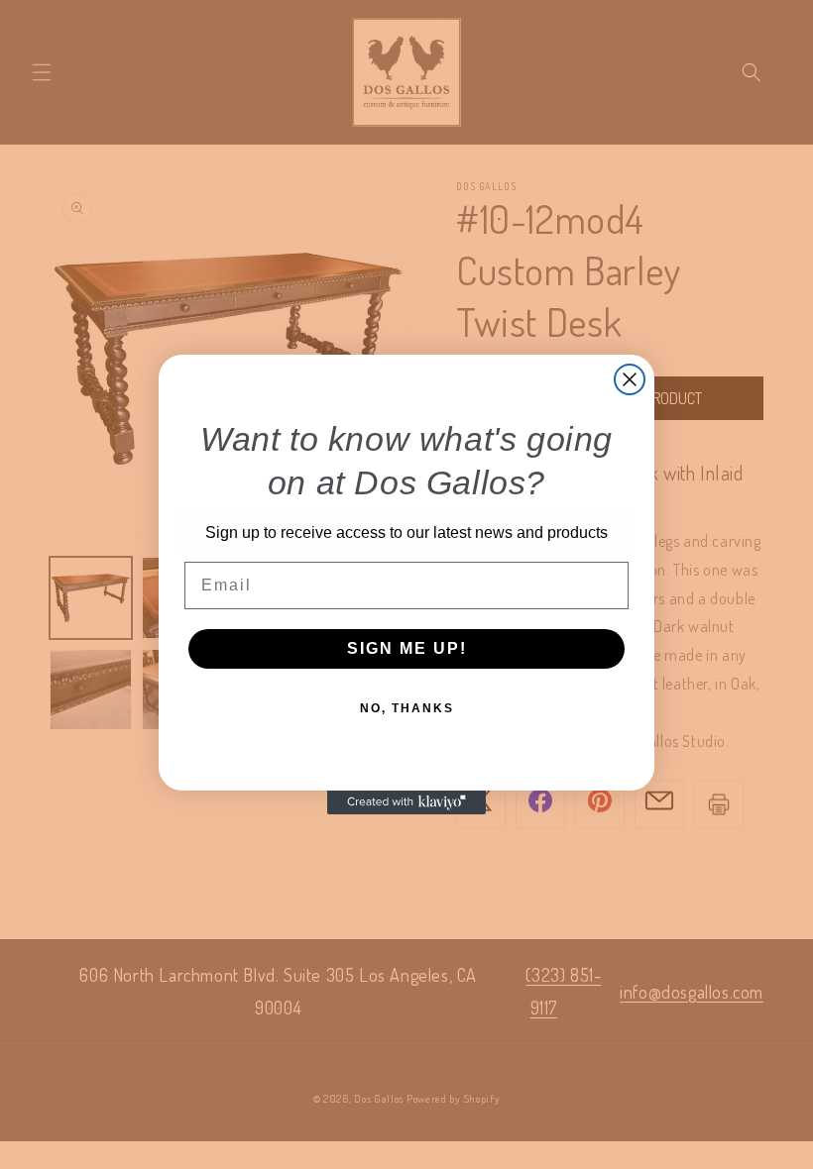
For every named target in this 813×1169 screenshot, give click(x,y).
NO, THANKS (407, 708)
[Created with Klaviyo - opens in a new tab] (406, 802)
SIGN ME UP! (407, 648)
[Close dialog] (629, 379)
